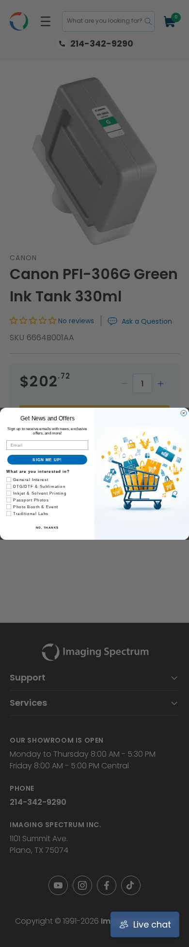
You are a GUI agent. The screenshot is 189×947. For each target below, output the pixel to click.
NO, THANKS (47, 527)
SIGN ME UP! (47, 459)
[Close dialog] (184, 413)
